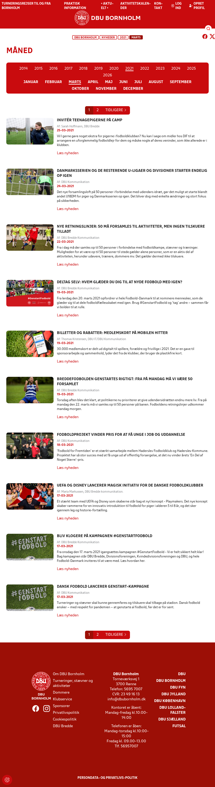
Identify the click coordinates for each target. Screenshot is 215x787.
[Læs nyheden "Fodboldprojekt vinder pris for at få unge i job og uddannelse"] (31, 451)
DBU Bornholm (85, 37)
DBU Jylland (173, 694)
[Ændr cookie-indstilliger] (7, 780)
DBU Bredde (63, 726)
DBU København (170, 701)
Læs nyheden (68, 153)
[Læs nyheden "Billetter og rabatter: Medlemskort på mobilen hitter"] (31, 347)
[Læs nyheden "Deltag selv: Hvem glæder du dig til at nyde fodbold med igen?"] (31, 299)
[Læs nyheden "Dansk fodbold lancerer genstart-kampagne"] (31, 601)
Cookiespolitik (64, 719)
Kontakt (158, 6)
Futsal (179, 726)
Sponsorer (61, 706)
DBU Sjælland (172, 719)
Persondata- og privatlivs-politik (107, 778)
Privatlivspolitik (66, 713)
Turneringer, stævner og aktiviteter (73, 683)
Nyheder (108, 37)
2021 (123, 37)
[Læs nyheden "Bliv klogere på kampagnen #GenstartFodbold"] (31, 553)
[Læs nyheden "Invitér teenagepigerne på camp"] (31, 137)
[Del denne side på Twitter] (212, 37)
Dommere (61, 692)
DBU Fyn (178, 687)
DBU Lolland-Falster (172, 710)
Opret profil (199, 6)
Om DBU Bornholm (68, 674)
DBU (182, 674)
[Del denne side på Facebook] (204, 37)
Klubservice (62, 699)
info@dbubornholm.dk (127, 699)
